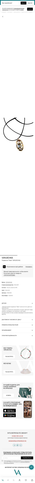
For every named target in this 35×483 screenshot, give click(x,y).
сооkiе (22, 10)
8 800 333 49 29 (17, 436)
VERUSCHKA (9, 282)
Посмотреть (9, 356)
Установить (29, 266)
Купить (8, 395)
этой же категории (9, 275)
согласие (9, 460)
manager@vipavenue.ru (17, 441)
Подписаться (27, 458)
